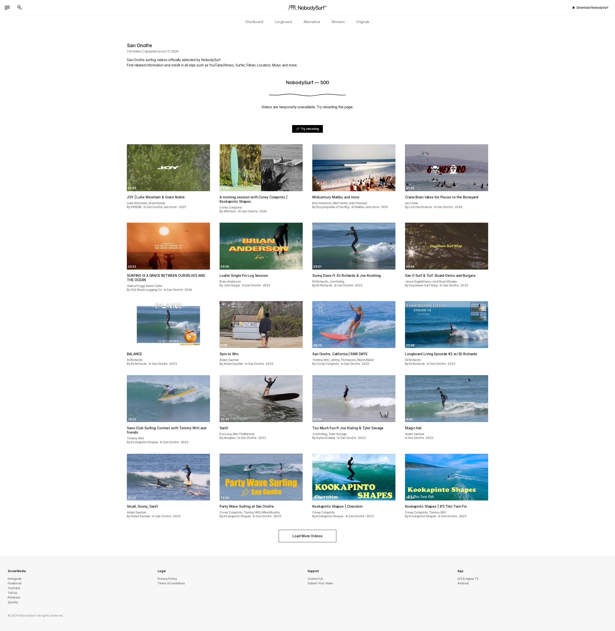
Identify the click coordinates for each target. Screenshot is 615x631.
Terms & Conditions (171, 583)
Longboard (283, 22)
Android (463, 583)
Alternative (311, 22)
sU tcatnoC (315, 579)
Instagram (15, 579)
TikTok (12, 593)
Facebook (14, 583)
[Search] (19, 7)
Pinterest (14, 597)
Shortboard (254, 22)
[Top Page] (307, 7)
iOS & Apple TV (467, 579)
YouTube (14, 588)
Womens (338, 22)
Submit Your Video (320, 583)
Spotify (13, 602)
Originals (362, 22)
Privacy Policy (167, 579)
